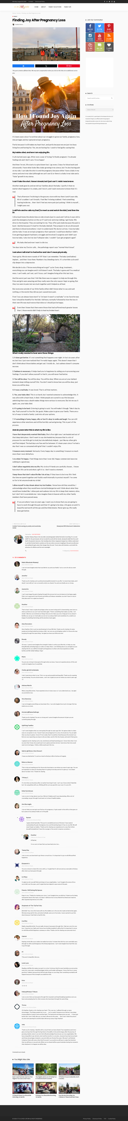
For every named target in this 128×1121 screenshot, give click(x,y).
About (43, 7)
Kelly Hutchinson (27, 791)
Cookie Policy (112, 1118)
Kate (23, 980)
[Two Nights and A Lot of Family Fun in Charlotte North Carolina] (46, 1069)
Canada (16, 1073)
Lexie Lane (25, 963)
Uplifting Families (27, 725)
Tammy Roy (25, 850)
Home (36, 7)
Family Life (67, 7)
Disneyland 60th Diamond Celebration (68, 526)
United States (18, 1074)
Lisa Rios (24, 921)
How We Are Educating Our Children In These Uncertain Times (69, 1096)
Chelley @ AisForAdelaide (30, 670)
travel (29, 1073)
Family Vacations (55, 7)
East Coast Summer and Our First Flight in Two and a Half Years (22, 1078)
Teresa (24, 1005)
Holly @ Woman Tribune (29, 992)
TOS (105, 1118)
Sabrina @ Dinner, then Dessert (32, 751)
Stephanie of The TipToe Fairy (32, 905)
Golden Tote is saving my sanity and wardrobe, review (26, 527)
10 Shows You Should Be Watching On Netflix (46, 1096)
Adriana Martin (27, 685)
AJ (22, 952)
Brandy (24, 639)
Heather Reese (19, 24)
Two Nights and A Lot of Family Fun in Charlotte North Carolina (46, 1078)
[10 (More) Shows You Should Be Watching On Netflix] (23, 1088)
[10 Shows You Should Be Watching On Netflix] (46, 1088)
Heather (24, 604)
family (15, 16)
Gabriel (24, 936)
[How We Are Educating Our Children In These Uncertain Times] (69, 1088)
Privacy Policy (87, 1118)
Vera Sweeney (26, 699)
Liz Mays (24, 877)
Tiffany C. (25, 777)
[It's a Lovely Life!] (21, 7)
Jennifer (24, 575)
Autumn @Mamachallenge (30, 712)
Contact (31, 1)
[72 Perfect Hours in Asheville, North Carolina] (69, 1069)
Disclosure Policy (40, 1)
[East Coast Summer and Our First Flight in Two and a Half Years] (23, 1069)
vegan (26, 1074)
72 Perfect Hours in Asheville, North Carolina (69, 1078)
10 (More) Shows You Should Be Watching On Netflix (21, 1096)
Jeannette (25, 589)
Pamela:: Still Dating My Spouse (32, 890)
